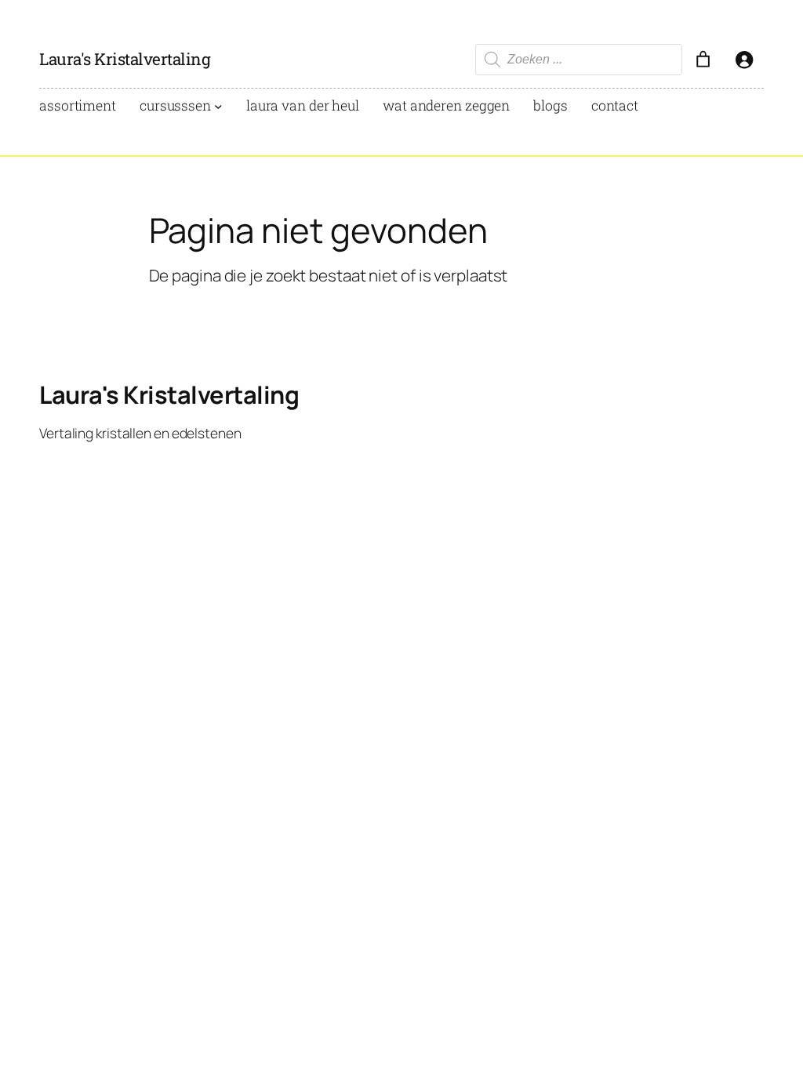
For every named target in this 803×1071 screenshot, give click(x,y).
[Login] (743, 59)
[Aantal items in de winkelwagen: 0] (702, 59)
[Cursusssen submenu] (218, 106)
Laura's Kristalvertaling (124, 59)
